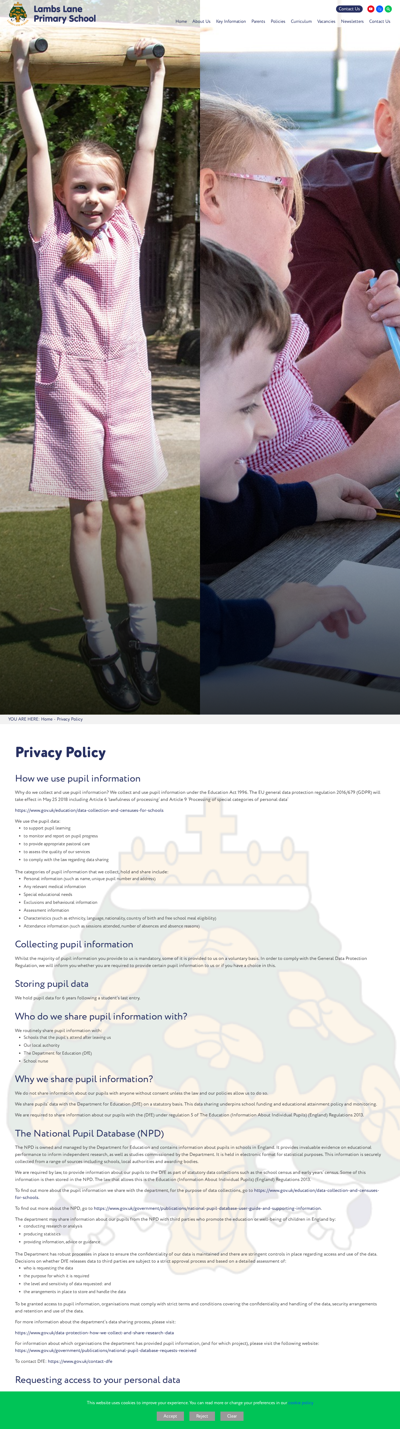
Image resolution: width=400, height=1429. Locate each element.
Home (47, 719)
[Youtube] (370, 9)
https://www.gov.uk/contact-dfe (80, 1361)
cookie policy (300, 1403)
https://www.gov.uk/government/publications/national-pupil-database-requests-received (105, 1351)
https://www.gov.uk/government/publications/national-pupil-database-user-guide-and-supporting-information (207, 1208)
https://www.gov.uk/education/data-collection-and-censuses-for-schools (89, 810)
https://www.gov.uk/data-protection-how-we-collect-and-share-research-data (94, 1333)
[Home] (51, 14)
